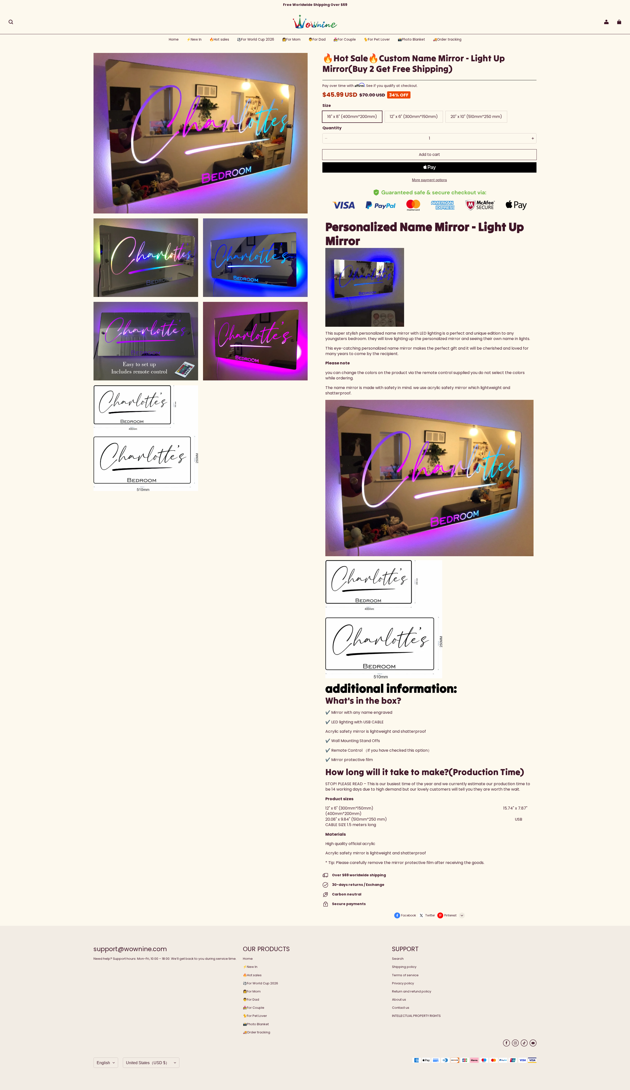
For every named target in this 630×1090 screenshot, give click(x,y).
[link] (255, 39)
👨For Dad (251, 999)
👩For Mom (252, 991)
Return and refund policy (411, 991)
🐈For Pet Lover (255, 1016)
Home (248, 959)
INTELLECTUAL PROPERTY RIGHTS (416, 1016)
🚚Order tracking (256, 1032)
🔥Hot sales (252, 975)
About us (399, 999)
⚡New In (250, 967)
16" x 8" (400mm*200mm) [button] (352, 116)
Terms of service (405, 975)
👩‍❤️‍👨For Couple (253, 1008)
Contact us (400, 1008)
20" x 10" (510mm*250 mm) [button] (476, 116)
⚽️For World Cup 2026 (260, 983)
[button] (10, 21)
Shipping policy (404, 967)
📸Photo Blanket (256, 1024)
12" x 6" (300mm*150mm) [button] (414, 116)
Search (398, 959)
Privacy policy (403, 983)
